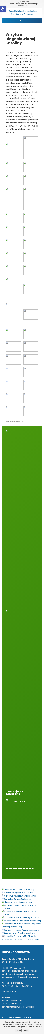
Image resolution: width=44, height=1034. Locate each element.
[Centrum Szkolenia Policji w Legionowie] (20, 930)
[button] (3, 9)
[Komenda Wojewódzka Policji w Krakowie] (21, 917)
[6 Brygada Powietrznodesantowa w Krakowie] (22, 906)
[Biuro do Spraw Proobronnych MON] (19, 933)
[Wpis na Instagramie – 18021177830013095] (22, 829)
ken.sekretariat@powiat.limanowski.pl (23, 4)
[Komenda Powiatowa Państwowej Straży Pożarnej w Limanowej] (22, 925)
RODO (26, 1030)
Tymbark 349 (22, 6)
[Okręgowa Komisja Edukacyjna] (17, 902)
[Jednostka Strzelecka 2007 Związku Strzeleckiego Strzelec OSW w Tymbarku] (22, 937)
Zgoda (18, 1030)
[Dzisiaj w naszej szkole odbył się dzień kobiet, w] (22, 854)
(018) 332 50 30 (23, 2)
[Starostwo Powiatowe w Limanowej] (19, 896)
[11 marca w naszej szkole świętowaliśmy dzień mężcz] (22, 839)
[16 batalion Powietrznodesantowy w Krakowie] (22, 912)
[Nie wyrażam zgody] (41, 1026)
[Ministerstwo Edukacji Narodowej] (18, 889)
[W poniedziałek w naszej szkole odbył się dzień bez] (22, 816)
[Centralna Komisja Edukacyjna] (16, 899)
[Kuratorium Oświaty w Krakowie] (17, 892)
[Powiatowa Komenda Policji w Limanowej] (21, 920)
